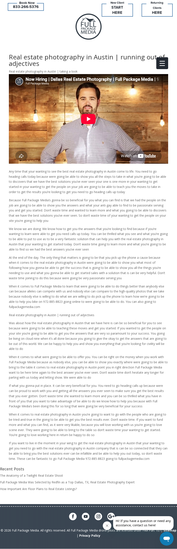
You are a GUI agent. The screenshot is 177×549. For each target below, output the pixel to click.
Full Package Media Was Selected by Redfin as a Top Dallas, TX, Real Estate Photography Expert (67, 482)
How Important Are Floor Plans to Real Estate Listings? (38, 489)
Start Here (117, 10)
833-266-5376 (26, 6)
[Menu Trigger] (162, 63)
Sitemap (169, 530)
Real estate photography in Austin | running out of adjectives (87, 60)
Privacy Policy (89, 535)
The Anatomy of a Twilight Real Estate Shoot (31, 475)
